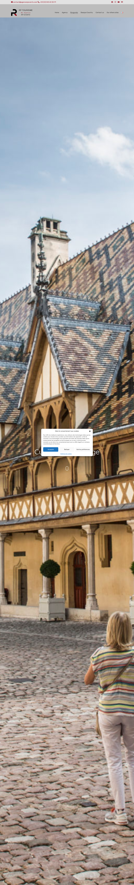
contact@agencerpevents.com (25, 2)
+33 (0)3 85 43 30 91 (48, 2)
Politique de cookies (66, 453)
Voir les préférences (83, 449)
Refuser (66, 449)
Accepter (51, 449)
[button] (90, 431)
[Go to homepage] (22, 12)
